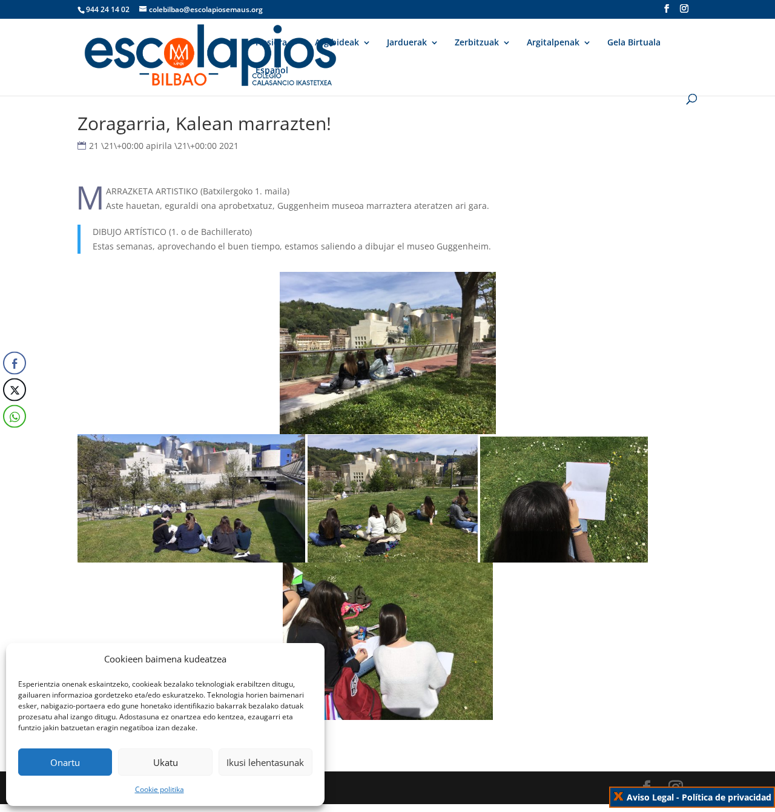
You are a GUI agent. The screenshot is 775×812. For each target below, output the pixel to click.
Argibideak (337, 43)
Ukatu (165, 762)
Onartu (65, 762)
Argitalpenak (553, 43)
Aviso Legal (650, 797)
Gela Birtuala (634, 43)
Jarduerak (407, 43)
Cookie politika (159, 789)
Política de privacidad (726, 797)
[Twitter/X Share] (14, 389)
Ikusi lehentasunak (265, 762)
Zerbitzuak (477, 43)
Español (272, 71)
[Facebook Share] (14, 362)
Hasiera (271, 43)
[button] (14, 440)
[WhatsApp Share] (14, 415)
